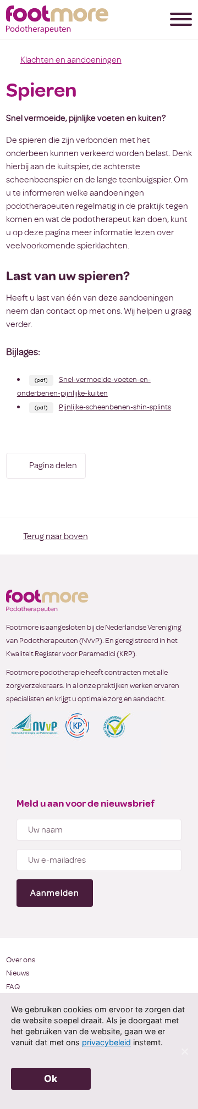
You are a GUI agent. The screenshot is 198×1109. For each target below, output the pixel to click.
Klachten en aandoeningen (71, 60)
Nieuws (17, 973)
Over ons (20, 959)
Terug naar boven (55, 536)
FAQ (13, 986)
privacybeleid (106, 1042)
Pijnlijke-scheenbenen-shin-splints (115, 407)
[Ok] (184, 1051)
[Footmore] (57, 19)
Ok (51, 1078)
